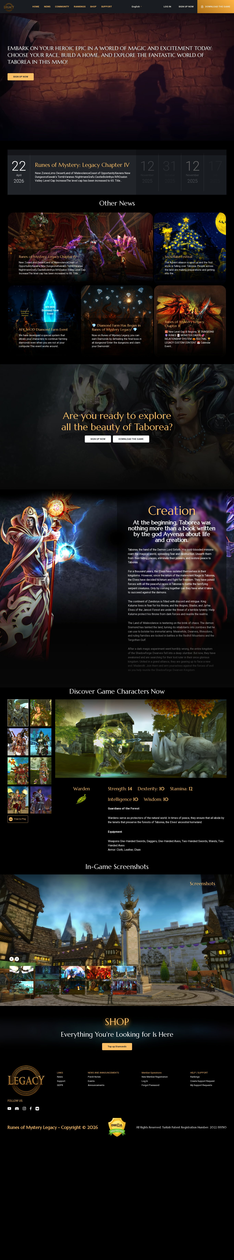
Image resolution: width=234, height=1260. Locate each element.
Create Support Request (202, 1081)
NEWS (47, 6)
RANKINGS (79, 6)
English (136, 6)
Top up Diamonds (117, 1046)
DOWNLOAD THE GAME (131, 439)
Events (91, 1081)
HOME (35, 6)
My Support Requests (201, 1085)
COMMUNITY (62, 6)
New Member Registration (155, 1077)
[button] (11, 959)
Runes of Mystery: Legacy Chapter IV (82, 164)
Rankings (195, 1077)
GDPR (60, 1085)
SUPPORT (106, 6)
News (60, 1077)
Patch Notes (94, 1077)
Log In (145, 1081)
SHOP (93, 6)
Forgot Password (150, 1085)
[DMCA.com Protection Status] (117, 1127)
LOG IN (167, 6)
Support (61, 1081)
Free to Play (20, 819)
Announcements (96, 1085)
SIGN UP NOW (186, 6)
